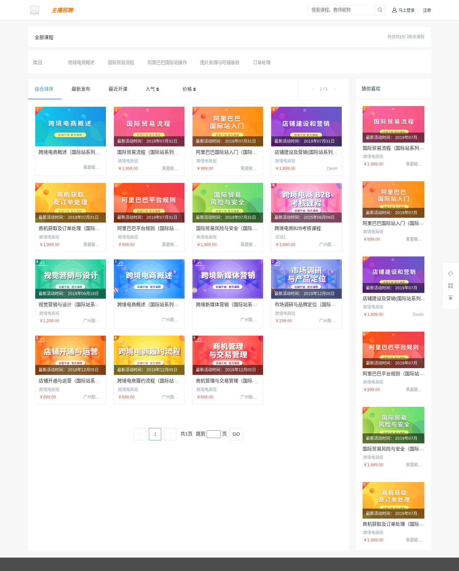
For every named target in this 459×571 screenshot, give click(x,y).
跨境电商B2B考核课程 (298, 228)
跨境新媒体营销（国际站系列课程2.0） (237, 304)
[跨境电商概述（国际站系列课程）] (70, 126)
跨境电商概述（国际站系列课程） (74, 152)
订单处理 (261, 62)
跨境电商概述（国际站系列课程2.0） (156, 304)
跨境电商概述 (81, 62)
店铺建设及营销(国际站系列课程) (309, 152)
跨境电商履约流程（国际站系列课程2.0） (160, 380)
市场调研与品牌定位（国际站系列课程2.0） (320, 304)
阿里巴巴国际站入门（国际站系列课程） (238, 152)
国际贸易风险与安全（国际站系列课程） (238, 228)
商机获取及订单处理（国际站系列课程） (81, 228)
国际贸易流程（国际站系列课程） (152, 152)
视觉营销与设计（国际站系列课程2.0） (80, 304)
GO (236, 434)
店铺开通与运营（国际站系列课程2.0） (80, 380)
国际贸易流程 (121, 62)
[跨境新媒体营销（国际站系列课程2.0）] (228, 279)
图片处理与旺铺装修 (220, 62)
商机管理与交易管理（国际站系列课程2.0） (241, 380)
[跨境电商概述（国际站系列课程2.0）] (149, 279)
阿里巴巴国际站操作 (167, 62)
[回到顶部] (451, 298)
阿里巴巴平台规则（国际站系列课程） (157, 228)
